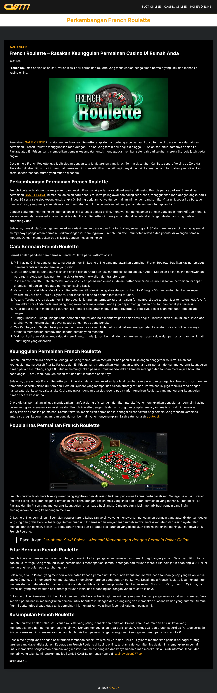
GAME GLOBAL (35, 195)
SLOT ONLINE (151, 6)
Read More (18, 661)
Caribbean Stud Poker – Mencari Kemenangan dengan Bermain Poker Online (116, 539)
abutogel (153, 416)
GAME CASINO (35, 142)
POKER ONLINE (200, 6)
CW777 (114, 687)
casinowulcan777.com (129, 653)
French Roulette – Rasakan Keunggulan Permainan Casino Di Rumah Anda (94, 53)
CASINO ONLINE (175, 6)
